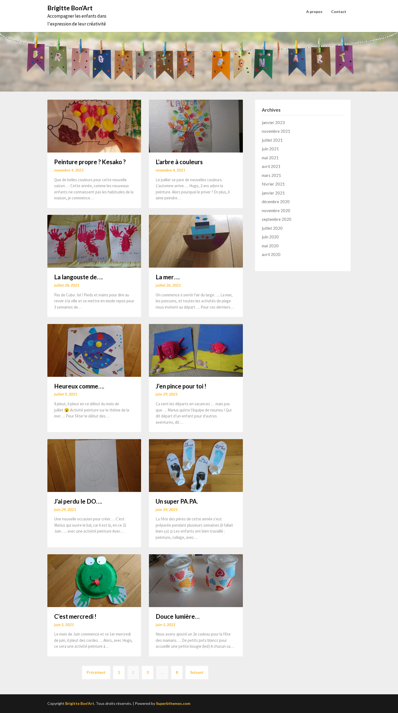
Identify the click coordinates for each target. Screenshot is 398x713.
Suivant (197, 672)
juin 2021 (270, 148)
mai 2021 (270, 157)
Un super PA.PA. (177, 501)
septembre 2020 (276, 219)
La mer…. (168, 277)
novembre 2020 (276, 210)
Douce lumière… (178, 616)
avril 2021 (271, 166)
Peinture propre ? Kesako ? (90, 162)
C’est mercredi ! (75, 616)
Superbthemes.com (173, 703)
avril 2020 (271, 254)
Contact (338, 11)
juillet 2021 (272, 140)
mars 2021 (271, 175)
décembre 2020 (276, 201)
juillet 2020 (272, 228)
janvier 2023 (273, 122)
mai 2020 (270, 245)
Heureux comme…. (79, 386)
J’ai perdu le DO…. (78, 501)
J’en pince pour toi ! (181, 386)
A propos (314, 11)
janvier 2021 (273, 192)
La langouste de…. (78, 277)
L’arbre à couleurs (179, 162)
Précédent (96, 672)
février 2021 (273, 184)
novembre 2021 (276, 131)
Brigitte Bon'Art (70, 8)
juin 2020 (270, 236)
